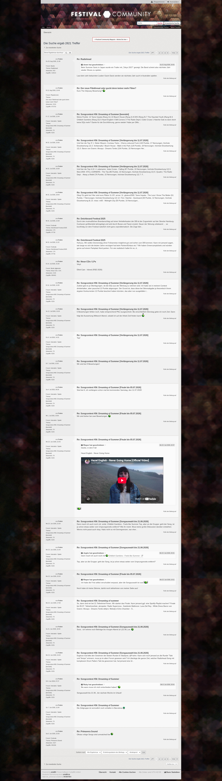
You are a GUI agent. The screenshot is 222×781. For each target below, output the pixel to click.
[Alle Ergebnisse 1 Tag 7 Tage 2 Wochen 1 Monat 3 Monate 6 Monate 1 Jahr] (93, 752)
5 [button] (167, 53)
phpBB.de (66, 774)
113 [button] (173, 53)
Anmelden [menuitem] (174, 2)
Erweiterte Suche (172, 23)
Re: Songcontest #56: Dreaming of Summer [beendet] (103, 114)
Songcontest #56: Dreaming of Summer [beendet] (58, 127)
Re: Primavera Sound (87, 731)
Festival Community (87, 9)
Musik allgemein (56, 268)
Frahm (60, 59)
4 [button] (164, 53)
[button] (152, 52)
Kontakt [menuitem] (113, 772)
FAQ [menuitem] (43, 27)
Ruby (85, 684)
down (85, 65)
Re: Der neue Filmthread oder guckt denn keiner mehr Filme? (106, 88)
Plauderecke (55, 95)
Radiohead (54, 68)
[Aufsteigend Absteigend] (134, 752)
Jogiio (86, 553)
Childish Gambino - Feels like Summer (124, 556)
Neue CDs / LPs (56, 270)
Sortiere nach (80, 752)
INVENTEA (67, 777)
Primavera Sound (56, 740)
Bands (53, 66)
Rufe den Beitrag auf (169, 78)
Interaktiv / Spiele (56, 121)
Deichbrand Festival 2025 (59, 228)
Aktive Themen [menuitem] (175, 27)
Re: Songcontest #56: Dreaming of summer (98, 601)
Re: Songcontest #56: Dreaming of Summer (98, 679)
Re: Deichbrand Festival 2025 (91, 219)
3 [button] (162, 53)
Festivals (53, 225)
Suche (160, 23)
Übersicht (103, 772)
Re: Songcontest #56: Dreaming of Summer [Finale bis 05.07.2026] (109, 387)
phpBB (53, 772)
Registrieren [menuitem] (159, 2)
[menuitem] (172, 772)
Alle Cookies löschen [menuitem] (127, 772)
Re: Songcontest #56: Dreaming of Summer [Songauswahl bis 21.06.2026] (113, 521)
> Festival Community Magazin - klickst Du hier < (111, 39)
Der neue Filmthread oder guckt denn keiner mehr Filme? (57, 101)
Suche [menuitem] (49, 27)
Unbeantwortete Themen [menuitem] (161, 27)
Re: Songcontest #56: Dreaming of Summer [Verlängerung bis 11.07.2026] (112, 140)
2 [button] (159, 53)
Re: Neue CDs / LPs (86, 262)
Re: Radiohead (84, 59)
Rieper (86, 445)
